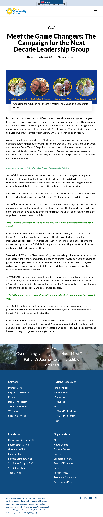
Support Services (17, 415)
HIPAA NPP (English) (65, 411)
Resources (59, 401)
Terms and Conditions (65, 477)
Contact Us (59, 453)
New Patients (61, 392)
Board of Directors (63, 463)
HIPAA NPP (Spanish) (65, 415)
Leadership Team (63, 458)
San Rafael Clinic (16, 467)
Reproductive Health (19, 392)
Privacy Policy (61, 472)
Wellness (13, 411)
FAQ (56, 406)
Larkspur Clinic (16, 453)
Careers (58, 467)
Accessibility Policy (63, 481)
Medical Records (62, 397)
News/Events (61, 444)
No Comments (65, 56)
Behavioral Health (17, 401)
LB (31, 56)
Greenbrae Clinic (17, 449)
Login (57, 420)
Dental (11, 397)
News (52, 28)
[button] (95, 11)
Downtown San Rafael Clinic (23, 439)
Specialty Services (17, 406)
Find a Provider (61, 387)
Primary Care (15, 387)
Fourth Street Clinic (18, 444)
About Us (58, 439)
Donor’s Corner (62, 449)
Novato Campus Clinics (20, 458)
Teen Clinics (14, 472)
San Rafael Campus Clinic (21, 463)
